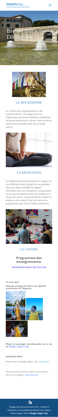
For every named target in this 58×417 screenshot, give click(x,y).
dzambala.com (31, 375)
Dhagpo (13, 346)
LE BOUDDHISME (29, 102)
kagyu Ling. (23, 346)
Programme (43, 361)
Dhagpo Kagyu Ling (39, 413)
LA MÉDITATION (29, 172)
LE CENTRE (29, 249)
